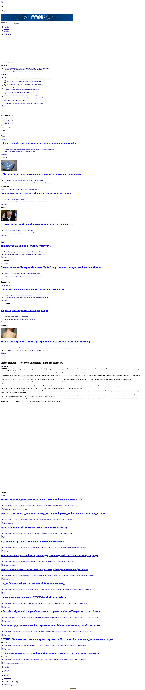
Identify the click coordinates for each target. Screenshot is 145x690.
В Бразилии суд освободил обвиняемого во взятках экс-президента (37, 224)
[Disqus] (72, 432)
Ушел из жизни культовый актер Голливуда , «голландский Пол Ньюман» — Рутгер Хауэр (50, 555)
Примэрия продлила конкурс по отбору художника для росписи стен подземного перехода (27, 68)
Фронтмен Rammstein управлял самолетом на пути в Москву (34, 527)
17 (3, 122)
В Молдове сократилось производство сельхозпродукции (18, 295)
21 (10, 122)
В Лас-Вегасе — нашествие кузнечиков (14, 199)
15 (12, 120)
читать (3, 508)
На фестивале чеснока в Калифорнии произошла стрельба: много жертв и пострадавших (26, 201)
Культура (6, 30)
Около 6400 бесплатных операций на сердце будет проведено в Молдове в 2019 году (25, 350)
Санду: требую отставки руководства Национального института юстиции (23, 276)
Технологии (7, 31)
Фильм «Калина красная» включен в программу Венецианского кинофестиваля (44, 569)
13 (8, 120)
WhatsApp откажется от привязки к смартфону (16, 316)
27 (8, 124)
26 (7, 124)
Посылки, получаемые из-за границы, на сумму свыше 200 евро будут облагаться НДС (26, 297)
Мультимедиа (7, 37)
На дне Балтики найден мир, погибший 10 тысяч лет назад (33, 583)
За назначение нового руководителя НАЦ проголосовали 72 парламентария (23, 103)
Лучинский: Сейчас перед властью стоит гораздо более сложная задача (22, 273)
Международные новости (10, 62)
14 (10, 120)
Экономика (6, 27)
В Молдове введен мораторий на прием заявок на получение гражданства (23, 69)
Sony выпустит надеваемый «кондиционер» (24, 310)
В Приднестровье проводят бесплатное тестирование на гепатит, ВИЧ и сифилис (25, 254)
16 (1, 122)
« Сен (2, 127)
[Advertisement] (72, 49)
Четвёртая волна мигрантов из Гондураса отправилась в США (20, 232)
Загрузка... (3, 132)
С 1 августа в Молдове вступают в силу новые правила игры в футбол (22, 89)
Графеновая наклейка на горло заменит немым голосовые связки (20, 319)
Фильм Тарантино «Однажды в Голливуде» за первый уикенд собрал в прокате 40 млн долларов (53, 513)
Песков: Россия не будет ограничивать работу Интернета (18, 230)
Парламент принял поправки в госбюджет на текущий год (19, 92)
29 (12, 124)
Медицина (6, 33)
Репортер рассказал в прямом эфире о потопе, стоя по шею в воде (21, 95)
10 (3, 120)
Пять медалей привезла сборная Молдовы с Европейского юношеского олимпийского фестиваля (29, 149)
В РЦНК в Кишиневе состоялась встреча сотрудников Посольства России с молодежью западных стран (57, 639)
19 (7, 122)
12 (7, 120)
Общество (6, 29)
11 (5, 120)
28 (10, 124)
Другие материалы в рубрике (11, 663)
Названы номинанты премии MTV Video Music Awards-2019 (33, 597)
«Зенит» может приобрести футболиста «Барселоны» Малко (19, 151)
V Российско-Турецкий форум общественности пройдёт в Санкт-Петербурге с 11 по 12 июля (50, 611)
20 (8, 122)
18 (5, 122)
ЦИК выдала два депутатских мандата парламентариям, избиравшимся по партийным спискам (28, 182)
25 (5, 124)
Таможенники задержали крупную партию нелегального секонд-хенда (22, 87)
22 (12, 122)
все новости (5, 154)
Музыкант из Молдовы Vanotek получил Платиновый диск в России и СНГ (23, 71)
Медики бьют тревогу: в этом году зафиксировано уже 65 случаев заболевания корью (26, 252)
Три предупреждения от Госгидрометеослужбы (16, 100)
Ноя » (9, 127)
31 (3, 125)
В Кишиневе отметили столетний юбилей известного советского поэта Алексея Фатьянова (50, 653)
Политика (6, 26)
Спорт (5, 35)
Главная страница (8, 684)
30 (1, 125)
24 (3, 124)
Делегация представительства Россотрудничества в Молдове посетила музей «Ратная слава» (51, 625)
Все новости (5, 106)
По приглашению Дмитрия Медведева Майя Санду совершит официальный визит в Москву (27, 97)
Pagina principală (8, 685)
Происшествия (7, 34)
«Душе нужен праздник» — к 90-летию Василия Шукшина (32, 541)
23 (1, 124)
